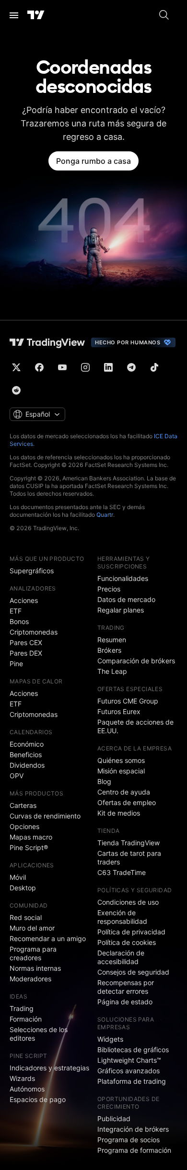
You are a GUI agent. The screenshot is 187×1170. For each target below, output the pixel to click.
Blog (104, 781)
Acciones (24, 600)
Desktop (23, 888)
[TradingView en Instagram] (85, 367)
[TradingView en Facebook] (39, 367)
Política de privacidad (131, 932)
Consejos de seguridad (133, 972)
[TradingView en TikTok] (154, 367)
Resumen (111, 640)
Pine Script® (29, 847)
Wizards (22, 1078)
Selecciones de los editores (39, 1033)
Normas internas (35, 968)
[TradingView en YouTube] (62, 367)
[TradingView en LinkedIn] (108, 367)
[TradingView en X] (16, 367)
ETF (16, 611)
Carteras (23, 805)
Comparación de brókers (136, 661)
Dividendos (27, 765)
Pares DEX (26, 653)
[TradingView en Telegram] (131, 367)
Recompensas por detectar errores (125, 986)
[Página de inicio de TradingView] (36, 15)
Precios (108, 589)
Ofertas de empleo (126, 802)
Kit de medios (118, 813)
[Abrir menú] (13, 15)
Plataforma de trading (131, 1081)
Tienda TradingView (128, 843)
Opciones (24, 826)
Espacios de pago (38, 1099)
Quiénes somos (121, 760)
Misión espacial (121, 771)
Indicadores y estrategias (49, 1068)
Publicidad (113, 1118)
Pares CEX (26, 642)
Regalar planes (120, 610)
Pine (16, 663)
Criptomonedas (34, 632)
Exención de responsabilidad (122, 917)
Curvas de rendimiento (45, 816)
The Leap (112, 671)
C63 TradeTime (121, 872)
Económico (27, 744)
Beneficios (26, 754)
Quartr (104, 514)
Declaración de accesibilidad (120, 957)
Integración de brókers (133, 1129)
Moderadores (30, 979)
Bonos (19, 621)
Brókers (109, 650)
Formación (26, 1019)
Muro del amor (32, 928)
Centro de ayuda (123, 792)
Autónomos (27, 1089)
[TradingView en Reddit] (16, 390)
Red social (26, 917)
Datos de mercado (126, 599)
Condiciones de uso (128, 902)
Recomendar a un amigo (48, 938)
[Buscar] (164, 15)
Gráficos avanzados (128, 1071)
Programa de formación (134, 1150)
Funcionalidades (122, 578)
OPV (16, 776)
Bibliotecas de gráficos (133, 1049)
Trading (22, 1008)
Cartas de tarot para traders (129, 857)
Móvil (18, 877)
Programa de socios (128, 1140)
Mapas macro (31, 837)
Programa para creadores (33, 953)
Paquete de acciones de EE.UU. (135, 726)
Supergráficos (32, 571)
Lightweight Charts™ (129, 1060)
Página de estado (124, 1002)
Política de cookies (126, 942)
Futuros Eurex (118, 711)
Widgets (110, 1039)
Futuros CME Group (127, 701)
